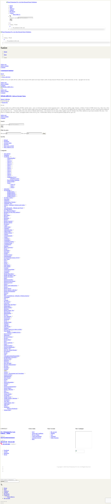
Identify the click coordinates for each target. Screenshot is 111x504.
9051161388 (11, 442)
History (6, 284)
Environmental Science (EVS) (11, 257)
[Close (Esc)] (1, 501)
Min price (3, 133)
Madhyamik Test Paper (10, 304)
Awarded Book (8, 209)
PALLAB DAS (6, 77)
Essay (5, 260)
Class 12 (9, 164)
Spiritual (6, 383)
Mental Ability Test (9, 310)
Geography (7, 271)
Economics (7, 250)
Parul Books (7, 331)
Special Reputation (9, 382)
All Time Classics (8, 197)
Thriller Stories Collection (10, 398)
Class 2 (9, 165)
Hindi (5, 278)
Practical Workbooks (9, 347)
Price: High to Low (9, 147)
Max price (23, 133)
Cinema (6, 234)
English (6, 253)
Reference (6, 360)
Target (8, 183)
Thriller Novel (7, 397)
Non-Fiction (7, 317)
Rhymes (6, 366)
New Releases (7, 316)
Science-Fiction (8, 375)
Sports (5, 385)
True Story (6, 401)
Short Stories (7, 378)
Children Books (8, 232)
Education (6, 252)
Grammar (6, 272)
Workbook (6, 407)
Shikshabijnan (7, 376)
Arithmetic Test (8, 203)
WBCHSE (6, 404)
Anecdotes (6, 199)
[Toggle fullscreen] (4, 501)
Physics (6, 338)
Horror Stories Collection (10, 290)
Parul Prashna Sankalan (13, 180)
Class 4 (9, 168)
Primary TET (7, 348)
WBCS (6, 405)
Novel (2, 73)
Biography (6, 218)
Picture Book (7, 339)
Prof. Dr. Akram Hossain (10, 350)
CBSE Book (7, 227)
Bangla (6, 213)
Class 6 (9, 171)
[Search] (11, 20)
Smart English (10, 181)
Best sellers (7, 215)
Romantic (6, 367)
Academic (6, 156)
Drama (5, 249)
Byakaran (6, 224)
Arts (5, 206)
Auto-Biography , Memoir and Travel (13, 208)
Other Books (7, 326)
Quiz (5, 354)
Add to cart (3, 64)
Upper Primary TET (9, 402)
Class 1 (9, 159)
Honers (6, 287)
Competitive (7, 240)
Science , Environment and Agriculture (14, 373)
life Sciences (7, 301)
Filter (44, 133)
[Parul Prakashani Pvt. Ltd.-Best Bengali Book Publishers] (21, 2)
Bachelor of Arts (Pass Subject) (12, 212)
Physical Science (8, 336)
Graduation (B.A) (11, 177)
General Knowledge (9, 269)
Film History (7, 265)
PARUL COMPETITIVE (13, 332)
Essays (5, 262)
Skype (5, 454)
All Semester (7, 190)
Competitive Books (9, 241)
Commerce (7, 238)
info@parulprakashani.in (8, 437)
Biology (6, 219)
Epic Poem (7, 259)
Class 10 (9, 161)
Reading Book (7, 358)
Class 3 (9, 167)
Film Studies (7, 266)
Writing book (7, 410)
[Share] (3, 501)
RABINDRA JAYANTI (10, 357)
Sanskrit (6, 369)
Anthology (6, 200)
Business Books (8, 222)
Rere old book (7, 363)
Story (5, 391)
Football (6, 268)
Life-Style (6, 303)
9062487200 (4, 442)
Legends (6, 300)
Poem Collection (8, 342)
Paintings (6, 328)
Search (2, 481)
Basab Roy (5, 102)
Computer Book (8, 243)
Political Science (8, 345)
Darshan (6, 246)
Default (6, 140)
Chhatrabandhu (11, 158)
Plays (5, 341)
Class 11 (9, 162)
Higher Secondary (8, 276)
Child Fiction (7, 231)
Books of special (8, 221)
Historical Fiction (8, 279)
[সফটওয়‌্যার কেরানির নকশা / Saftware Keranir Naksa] (7, 87)
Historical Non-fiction (9, 281)
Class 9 (9, 175)
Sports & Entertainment (10, 386)
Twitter (6, 451)
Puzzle (5, 353)
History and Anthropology (10, 285)
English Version (8, 254)
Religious (6, 361)
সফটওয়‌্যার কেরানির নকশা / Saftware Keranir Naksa (13, 96)
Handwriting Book (9, 274)
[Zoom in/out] (6, 501)
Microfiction (7, 312)
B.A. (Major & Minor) (9, 211)
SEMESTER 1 (11, 191)
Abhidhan (6, 155)
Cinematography (8, 235)
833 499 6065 (6, 444)
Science (6, 372)
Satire (5, 370)
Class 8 (9, 174)
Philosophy (7, 335)
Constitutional (7, 244)
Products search (14, 18)
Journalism (6, 297)
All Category (7, 153)
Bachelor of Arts (14, 178)
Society (6, 379)
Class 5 (9, 169)
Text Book (6, 395)
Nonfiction (6, 319)
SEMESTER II (11, 193)
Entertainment (7, 256)
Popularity (6, 141)
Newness (6, 144)
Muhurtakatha (7, 313)
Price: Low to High (9, 146)
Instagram (6, 453)
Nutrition (6, 323)
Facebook (6, 450)
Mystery (6, 315)
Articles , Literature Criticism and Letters (14, 205)
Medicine (6, 309)
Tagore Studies (8, 394)
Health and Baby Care (9, 275)
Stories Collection (5, 99)
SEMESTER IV (11, 196)
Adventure (6, 189)
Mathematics (7, 306)
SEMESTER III (11, 194)
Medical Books (8, 307)
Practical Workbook (12, 408)
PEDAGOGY (7, 334)
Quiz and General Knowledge (11, 356)
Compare (3, 67)
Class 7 (9, 172)
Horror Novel (7, 288)
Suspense (6, 392)
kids (5, 298)
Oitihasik (6, 325)
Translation (7, 399)
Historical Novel (8, 282)
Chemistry (6, 228)
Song (5, 380)
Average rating (7, 143)
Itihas (5, 294)
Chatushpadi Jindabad (7, 70)
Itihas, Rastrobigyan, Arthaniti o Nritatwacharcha (16, 295)
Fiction (5, 263)
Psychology (7, 351)
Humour (6, 293)
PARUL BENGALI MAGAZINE (13, 329)
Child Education (8, 230)
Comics (6, 237)
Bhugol (6, 216)
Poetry (5, 344)
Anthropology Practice (10, 202)
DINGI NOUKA (8, 247)
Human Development (9, 291)
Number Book (7, 322)
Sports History (7, 388)
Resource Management (10, 364)
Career (5, 225)
